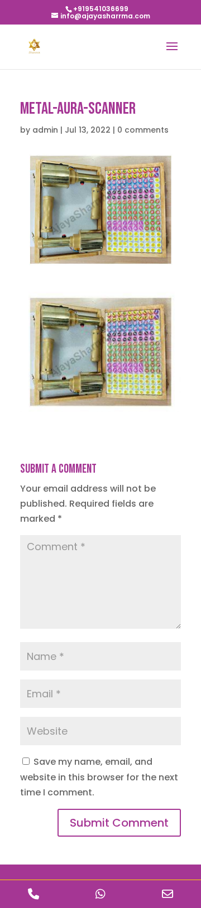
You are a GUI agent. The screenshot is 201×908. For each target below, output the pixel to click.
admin (45, 129)
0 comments (143, 129)
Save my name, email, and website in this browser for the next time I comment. (99, 776)
